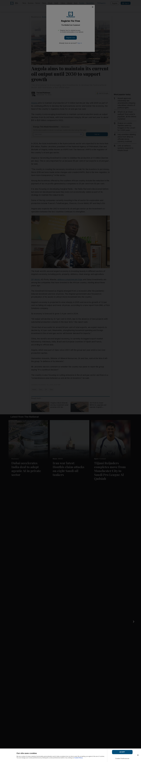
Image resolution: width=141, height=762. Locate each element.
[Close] (138, 755)
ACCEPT (122, 752)
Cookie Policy (78, 758)
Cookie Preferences (122, 758)
